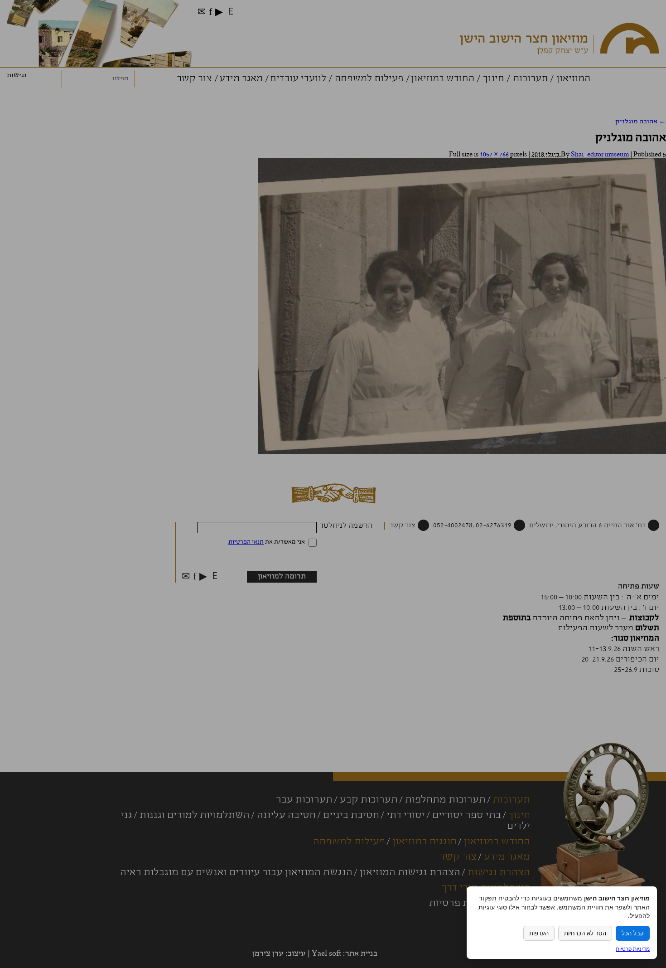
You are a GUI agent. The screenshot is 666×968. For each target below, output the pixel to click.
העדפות (539, 933)
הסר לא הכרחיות (585, 933)
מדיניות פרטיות (633, 949)
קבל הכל (633, 933)
